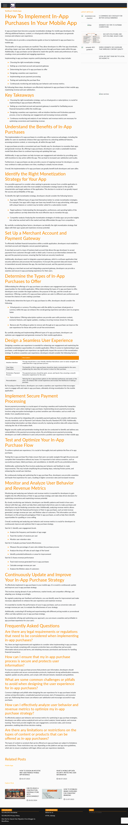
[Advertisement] (104, 77)
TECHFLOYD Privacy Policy (11, 815)
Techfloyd (8, 11)
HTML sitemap (50, 815)
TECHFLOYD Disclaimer (9, 812)
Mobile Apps (17, 11)
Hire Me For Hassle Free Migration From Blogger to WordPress (18, 820)
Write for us (49, 812)
